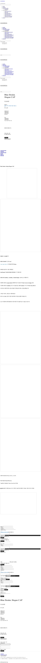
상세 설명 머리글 (3, 150)
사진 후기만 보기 (5, 538)
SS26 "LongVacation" (8, 11)
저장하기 (2, 537)
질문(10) (1, 154)
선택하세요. (6, 112)
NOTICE (4, 17)
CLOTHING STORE (5, 8)
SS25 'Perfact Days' (8, 14)
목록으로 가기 (3, 579)
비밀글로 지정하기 (3, 578)
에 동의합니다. (7, 532)
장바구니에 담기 (3, 638)
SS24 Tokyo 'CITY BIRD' (8, 16)
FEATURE (4, 7)
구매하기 (2, 596)
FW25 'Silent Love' (7, 13)
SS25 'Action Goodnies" (9, 35)
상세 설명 (2, 151)
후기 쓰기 (2, 541)
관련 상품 (2, 155)
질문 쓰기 (2, 564)
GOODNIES (6, 9)
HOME (4, 6)
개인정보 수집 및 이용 (4, 532)
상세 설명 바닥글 (3, 152)
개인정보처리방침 (3, 654)
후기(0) (1, 153)
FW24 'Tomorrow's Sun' (8, 15)
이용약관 (2, 653)
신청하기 (2, 650)
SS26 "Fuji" (6, 12)
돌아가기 (2, 589)
